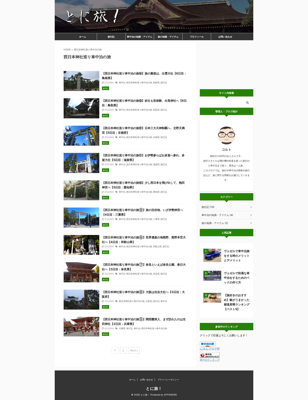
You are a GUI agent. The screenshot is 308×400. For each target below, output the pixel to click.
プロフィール (197, 36)
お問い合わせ (225, 36)
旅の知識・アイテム (168, 36)
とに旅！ (154, 388)
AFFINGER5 (170, 394)
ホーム (82, 36)
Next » (134, 350)
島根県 (156, 82)
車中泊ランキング (210, 359)
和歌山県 (157, 246)
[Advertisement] (226, 64)
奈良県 (156, 273)
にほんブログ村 (210, 348)
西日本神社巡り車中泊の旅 (139, 82)
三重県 (156, 219)
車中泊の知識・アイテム (139, 36)
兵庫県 (122, 328)
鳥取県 (156, 109)
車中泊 (122, 82)
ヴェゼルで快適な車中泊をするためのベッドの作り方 (237, 277)
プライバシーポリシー (168, 379)
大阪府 (149, 301)
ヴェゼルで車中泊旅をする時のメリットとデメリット (237, 255)
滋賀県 (156, 164)
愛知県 (156, 191)
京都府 (156, 137)
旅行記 (111, 36)
